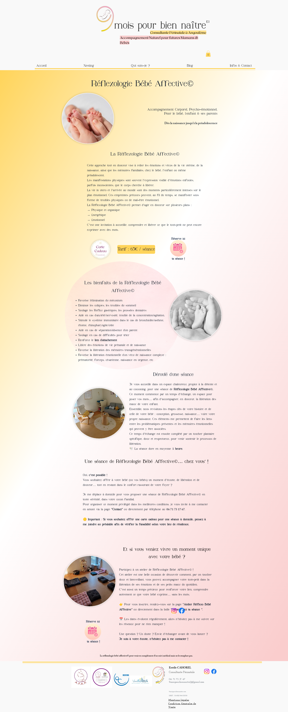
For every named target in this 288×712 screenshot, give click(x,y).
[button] (208, 54)
